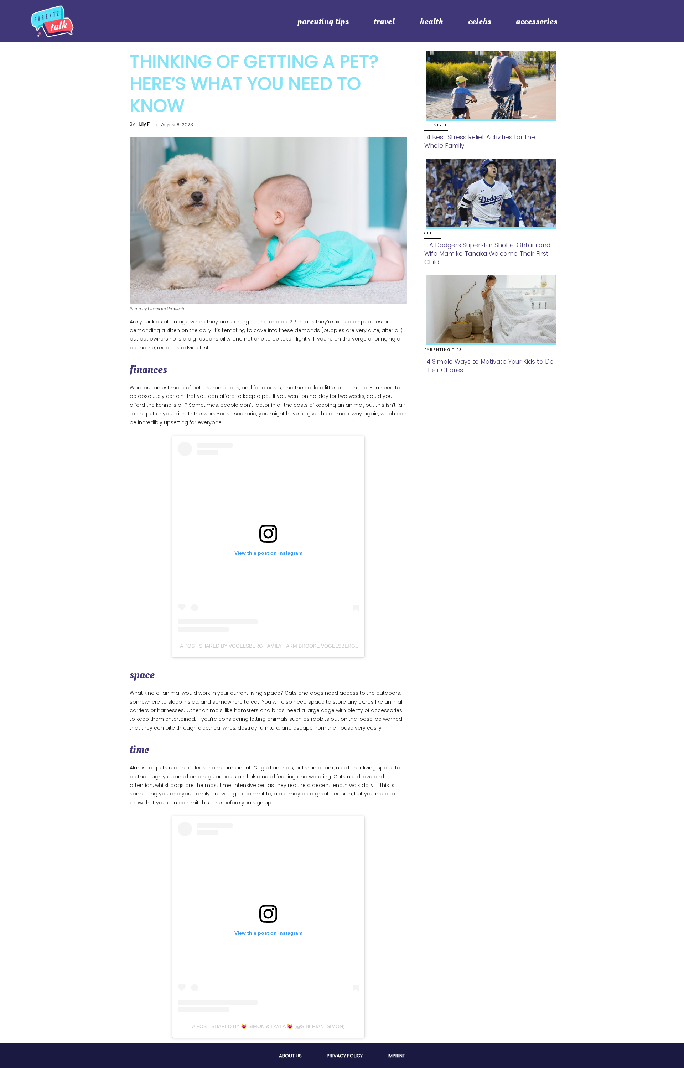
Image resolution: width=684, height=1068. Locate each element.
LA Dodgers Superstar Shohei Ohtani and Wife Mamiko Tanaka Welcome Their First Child (487, 253)
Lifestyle (436, 125)
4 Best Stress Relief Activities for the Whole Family (479, 141)
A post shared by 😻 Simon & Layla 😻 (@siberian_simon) (268, 1026)
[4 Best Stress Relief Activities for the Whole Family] (489, 93)
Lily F (144, 124)
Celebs (432, 233)
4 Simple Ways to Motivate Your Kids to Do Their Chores (489, 365)
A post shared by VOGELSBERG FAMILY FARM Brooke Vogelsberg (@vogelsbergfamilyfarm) (305, 646)
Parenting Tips (443, 349)
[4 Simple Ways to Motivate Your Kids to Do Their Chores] (489, 317)
